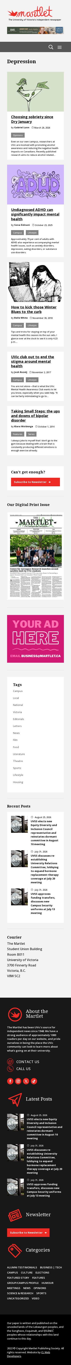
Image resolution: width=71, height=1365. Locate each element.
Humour (47, 1283)
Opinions (18, 135)
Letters (17, 726)
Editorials (18, 719)
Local (16, 698)
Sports (17, 768)
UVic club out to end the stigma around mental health (32, 361)
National (18, 705)
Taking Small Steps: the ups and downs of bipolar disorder (35, 416)
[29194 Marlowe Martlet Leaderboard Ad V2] (35, 33)
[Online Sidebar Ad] (35, 661)
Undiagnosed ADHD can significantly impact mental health (35, 214)
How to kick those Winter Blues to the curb (34, 309)
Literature (19, 754)
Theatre (18, 761)
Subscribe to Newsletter (30, 482)
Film (15, 740)
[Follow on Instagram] (18, 1081)
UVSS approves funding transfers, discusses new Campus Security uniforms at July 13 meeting (43, 903)
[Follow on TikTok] (34, 1081)
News (16, 733)
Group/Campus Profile (23, 1283)
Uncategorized (18, 1298)
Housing (18, 782)
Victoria (17, 712)
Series (31, 434)
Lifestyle (32, 232)
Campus (17, 232)
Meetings (13, 1288)
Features (17, 434)
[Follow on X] (26, 1081)
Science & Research (20, 1293)
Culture (27, 1272)
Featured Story (18, 1277)
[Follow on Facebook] (10, 1081)
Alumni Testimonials (22, 1267)
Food (16, 747)
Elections (42, 1272)
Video (35, 1298)
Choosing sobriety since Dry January (32, 119)
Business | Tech (51, 1267)
